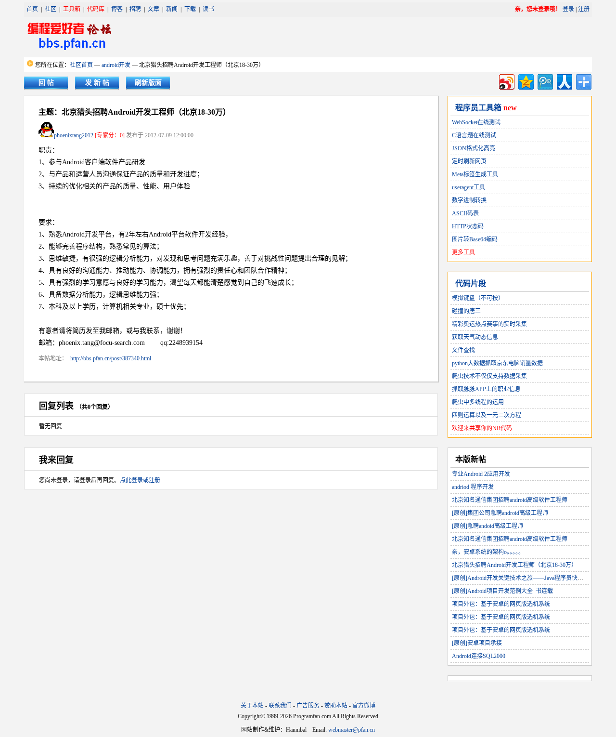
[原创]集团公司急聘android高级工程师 (500, 513)
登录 (568, 9)
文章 (153, 9)
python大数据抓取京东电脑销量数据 (497, 363)
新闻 (172, 9)
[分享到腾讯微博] (544, 81)
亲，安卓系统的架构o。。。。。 (488, 552)
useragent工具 (468, 187)
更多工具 (463, 252)
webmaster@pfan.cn (351, 729)
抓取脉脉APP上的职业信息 (486, 389)
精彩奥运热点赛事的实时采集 (489, 324)
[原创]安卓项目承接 (477, 643)
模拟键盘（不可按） (478, 298)
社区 (50, 9)
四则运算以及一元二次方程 (486, 415)
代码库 (95, 9)
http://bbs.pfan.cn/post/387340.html (110, 358)
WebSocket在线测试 (476, 122)
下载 (190, 9)
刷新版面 (148, 82)
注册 (584, 9)
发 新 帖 (97, 82)
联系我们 (280, 705)
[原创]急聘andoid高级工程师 (487, 526)
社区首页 (81, 65)
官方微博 (363, 705)
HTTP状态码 (468, 226)
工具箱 (71, 9)
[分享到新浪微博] (506, 81)
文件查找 (463, 350)
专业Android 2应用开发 (481, 474)
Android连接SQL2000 (478, 656)
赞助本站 (335, 705)
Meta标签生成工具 (475, 174)
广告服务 (308, 705)
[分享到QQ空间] (525, 81)
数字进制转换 (469, 200)
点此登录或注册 (140, 480)
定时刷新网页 (469, 161)
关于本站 (252, 705)
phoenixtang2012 (73, 135)
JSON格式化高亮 (473, 148)
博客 (117, 9)
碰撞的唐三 (466, 311)
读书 (208, 9)
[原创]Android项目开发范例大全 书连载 (502, 591)
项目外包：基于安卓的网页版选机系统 (501, 604)
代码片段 (470, 283)
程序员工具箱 (478, 108)
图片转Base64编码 (475, 239)
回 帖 (46, 82)
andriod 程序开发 (473, 487)
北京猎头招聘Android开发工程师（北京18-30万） (514, 565)
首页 (32, 9)
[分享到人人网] (564, 81)
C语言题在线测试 (474, 135)
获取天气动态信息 (475, 337)
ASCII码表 (465, 213)
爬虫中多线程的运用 (478, 402)
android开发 (116, 65)
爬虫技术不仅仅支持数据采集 (489, 376)
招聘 (135, 9)
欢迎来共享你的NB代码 (482, 428)
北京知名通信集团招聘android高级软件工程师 (509, 500)
